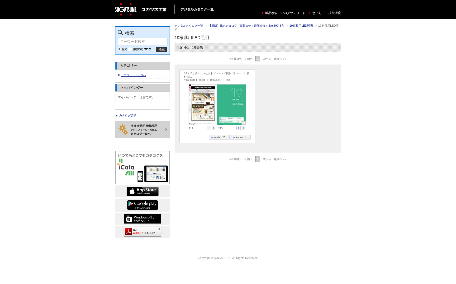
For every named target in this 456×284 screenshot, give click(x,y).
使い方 (317, 13)
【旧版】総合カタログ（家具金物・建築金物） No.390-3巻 (247, 25)
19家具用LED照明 (302, 25)
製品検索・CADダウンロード (285, 13)
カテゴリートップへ (133, 75)
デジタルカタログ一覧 (189, 25)
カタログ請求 (127, 115)
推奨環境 (334, 13)
